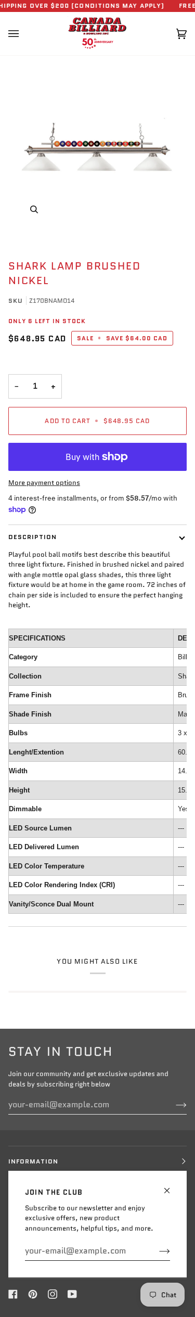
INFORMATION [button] (33, 1161)
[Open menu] (24, 34)
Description (32, 536)
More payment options (44, 483)
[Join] (156, 1251)
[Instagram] (52, 1294)
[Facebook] (13, 1294)
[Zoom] (97, 146)
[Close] (171, 1186)
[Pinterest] (32, 1294)
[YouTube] (72, 1294)
